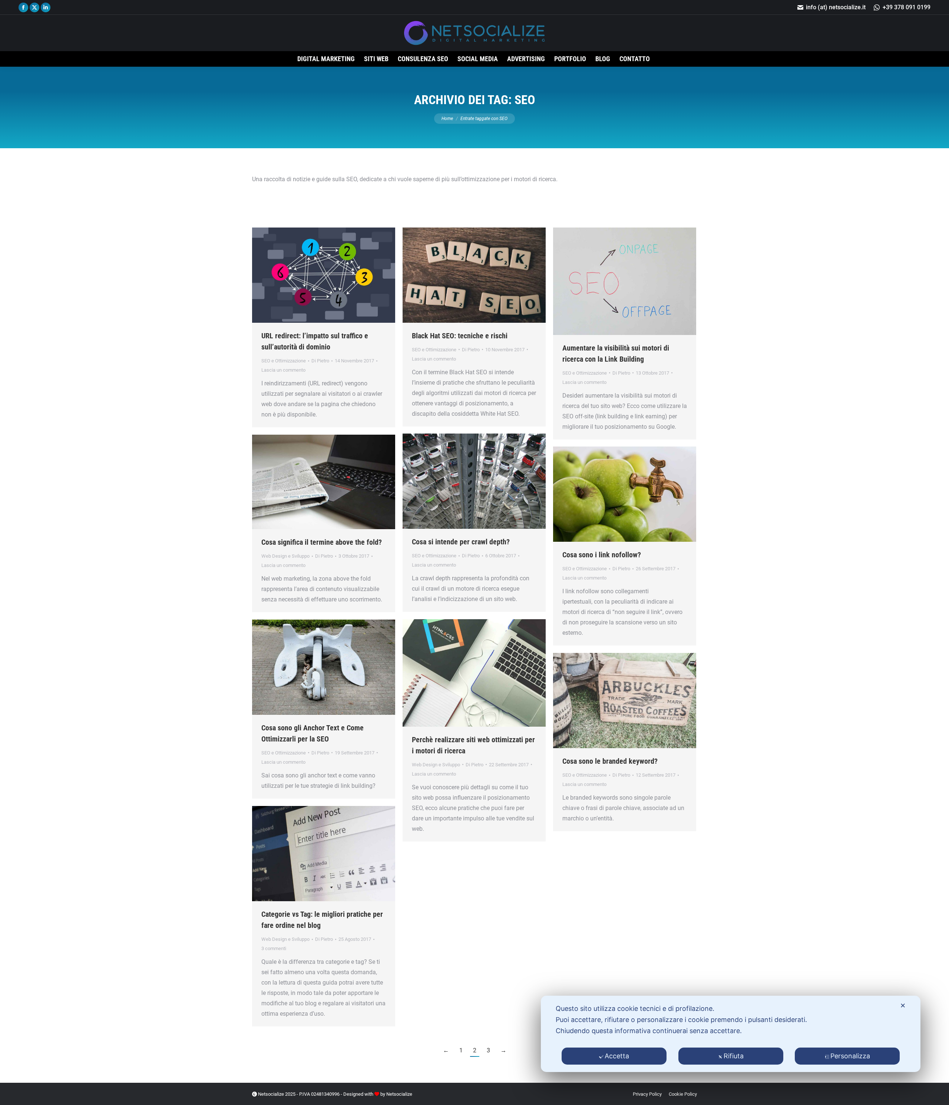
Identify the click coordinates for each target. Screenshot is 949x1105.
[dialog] (730, 1034)
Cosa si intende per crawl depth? (461, 541)
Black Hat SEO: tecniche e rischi (459, 335)
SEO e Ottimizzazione (283, 361)
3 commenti (273, 948)
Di (320, 361)
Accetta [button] (617, 1056)
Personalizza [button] (850, 1056)
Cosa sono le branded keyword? (610, 761)
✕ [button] (903, 1005)
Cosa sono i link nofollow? (601, 554)
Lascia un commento (283, 370)
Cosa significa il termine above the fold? (321, 542)
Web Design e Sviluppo (285, 556)
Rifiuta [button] (734, 1056)
